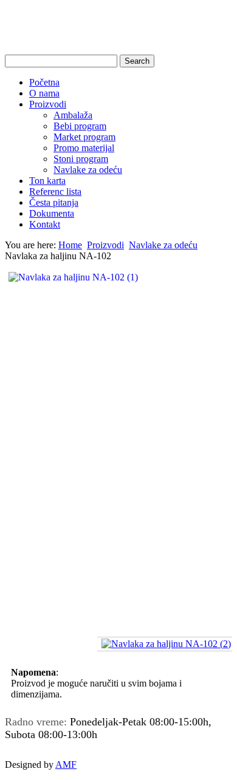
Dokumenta (51, 213)
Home (70, 245)
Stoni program (80, 159)
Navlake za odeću (87, 169)
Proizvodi (47, 104)
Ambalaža (72, 115)
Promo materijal (83, 148)
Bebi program (79, 126)
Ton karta (47, 180)
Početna (44, 82)
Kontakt (44, 224)
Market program (84, 137)
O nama (44, 93)
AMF (66, 764)
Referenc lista (55, 191)
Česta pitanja (53, 202)
